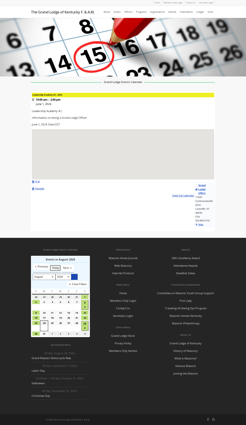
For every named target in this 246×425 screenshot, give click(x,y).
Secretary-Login (123, 316)
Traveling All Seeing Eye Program (186, 308)
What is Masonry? (185, 358)
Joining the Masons (185, 373)
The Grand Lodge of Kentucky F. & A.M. (62, 12)
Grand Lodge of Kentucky (185, 343)
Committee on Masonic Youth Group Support (185, 293)
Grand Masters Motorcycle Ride (51, 358)
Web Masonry (123, 266)
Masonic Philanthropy (185, 323)
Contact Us (123, 308)
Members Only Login (123, 301)
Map (199, 224)
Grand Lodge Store (123, 336)
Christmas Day (41, 396)
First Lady (186, 301)
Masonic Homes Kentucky (186, 316)
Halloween (38, 383)
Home (123, 293)
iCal (37, 181)
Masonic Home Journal (123, 258)
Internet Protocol (123, 273)
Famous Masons (185, 366)
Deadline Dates (185, 273)
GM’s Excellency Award (186, 258)
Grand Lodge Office (202, 189)
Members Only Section (123, 351)
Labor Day (38, 371)
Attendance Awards (186, 266)
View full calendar (183, 195)
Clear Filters (79, 284)
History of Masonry (185, 351)
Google (39, 188)
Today (55, 268)
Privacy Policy (123, 343)
